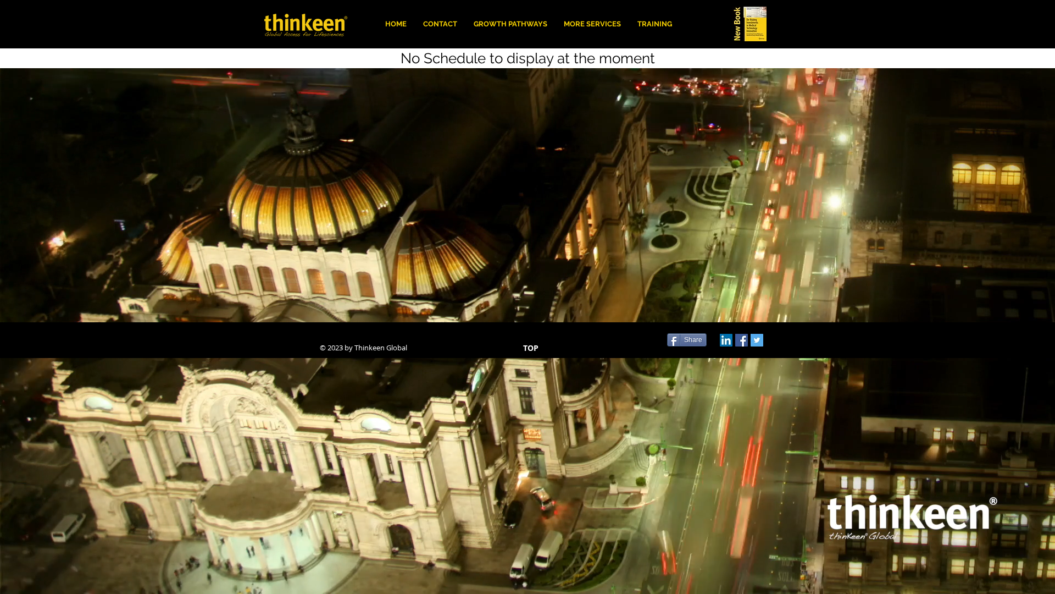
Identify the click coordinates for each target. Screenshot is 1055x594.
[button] (592, 24)
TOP (530, 348)
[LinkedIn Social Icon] (726, 340)
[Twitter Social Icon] (757, 340)
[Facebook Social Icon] (741, 340)
